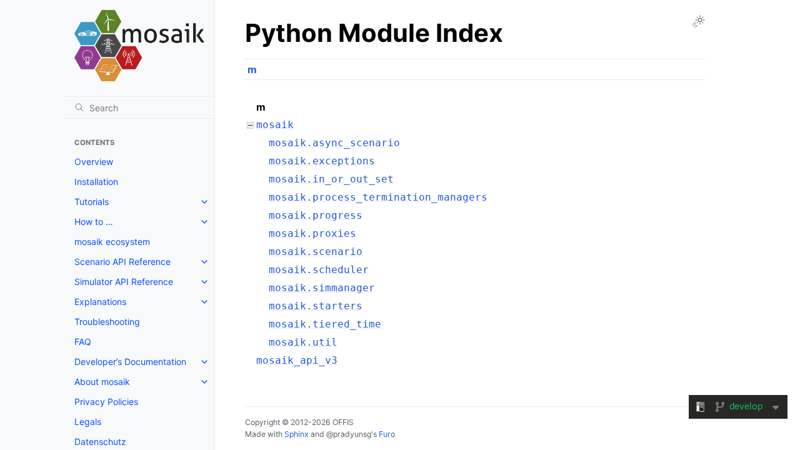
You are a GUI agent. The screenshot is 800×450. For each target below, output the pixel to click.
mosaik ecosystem (112, 241)
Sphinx (296, 434)
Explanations (100, 301)
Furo (387, 434)
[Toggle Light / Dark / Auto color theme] (698, 21)
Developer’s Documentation (130, 361)
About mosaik (102, 381)
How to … (93, 221)
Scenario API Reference (122, 261)
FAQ (82, 341)
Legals (87, 421)
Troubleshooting (107, 321)
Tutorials (91, 201)
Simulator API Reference (123, 281)
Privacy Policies (106, 401)
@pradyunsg (348, 434)
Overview (93, 161)
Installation (96, 181)
